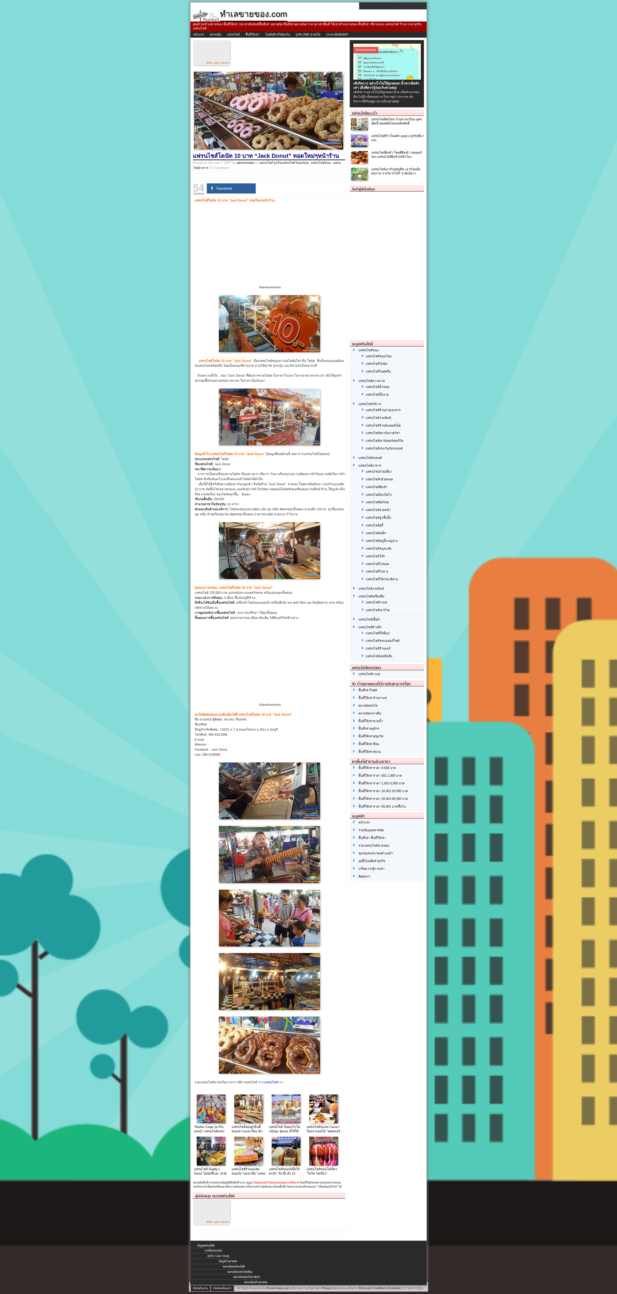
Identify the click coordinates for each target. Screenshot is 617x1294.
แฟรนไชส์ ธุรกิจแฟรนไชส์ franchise (283, 163)
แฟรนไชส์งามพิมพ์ (378, 418)
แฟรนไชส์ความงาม (371, 381)
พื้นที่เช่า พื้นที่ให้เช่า (372, 838)
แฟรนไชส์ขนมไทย (379, 356)
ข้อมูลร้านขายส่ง (228, 1261)
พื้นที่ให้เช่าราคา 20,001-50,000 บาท (383, 799)
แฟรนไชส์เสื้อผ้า (369, 619)
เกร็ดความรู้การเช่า (371, 869)
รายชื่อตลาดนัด (213, 1250)
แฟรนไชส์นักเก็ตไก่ (379, 495)
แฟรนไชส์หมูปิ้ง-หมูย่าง (381, 541)
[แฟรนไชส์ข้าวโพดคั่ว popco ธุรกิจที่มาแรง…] (360, 146)
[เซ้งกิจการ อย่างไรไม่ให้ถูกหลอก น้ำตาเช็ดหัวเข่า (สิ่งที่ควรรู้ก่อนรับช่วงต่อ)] (387, 78)
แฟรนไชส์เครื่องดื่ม (371, 596)
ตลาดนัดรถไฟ (367, 705)
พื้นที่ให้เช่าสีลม (368, 744)
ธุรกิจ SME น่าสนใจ (308, 34)
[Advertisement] (270, 248)
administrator (245, 163)
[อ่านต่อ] (393, 101)
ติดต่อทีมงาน (200, 1288)
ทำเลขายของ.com (277, 1288)
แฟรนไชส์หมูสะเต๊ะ (379, 548)
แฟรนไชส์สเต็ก (376, 533)
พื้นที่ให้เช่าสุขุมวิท (370, 736)
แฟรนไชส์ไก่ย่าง (377, 571)
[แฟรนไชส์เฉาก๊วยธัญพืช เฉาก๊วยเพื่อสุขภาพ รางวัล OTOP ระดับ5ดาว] (360, 179)
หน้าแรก (198, 34)
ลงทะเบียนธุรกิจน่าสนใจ (246, 1276)
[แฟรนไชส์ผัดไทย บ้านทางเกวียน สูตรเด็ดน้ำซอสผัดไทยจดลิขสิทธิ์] (360, 129)
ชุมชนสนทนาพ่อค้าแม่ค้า (375, 853)
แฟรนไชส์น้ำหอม (377, 387)
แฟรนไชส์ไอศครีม (378, 371)
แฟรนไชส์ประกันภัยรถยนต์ (384, 448)
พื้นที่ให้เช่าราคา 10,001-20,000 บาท (383, 791)
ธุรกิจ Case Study (218, 1255)
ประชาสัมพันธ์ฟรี (337, 34)
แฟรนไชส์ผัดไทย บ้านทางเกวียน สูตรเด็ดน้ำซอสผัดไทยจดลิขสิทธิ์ (396, 121)
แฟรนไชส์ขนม (320, 163)
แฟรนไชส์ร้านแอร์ (378, 648)
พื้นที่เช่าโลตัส (367, 690)
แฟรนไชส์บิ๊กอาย (377, 394)
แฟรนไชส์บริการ (369, 404)
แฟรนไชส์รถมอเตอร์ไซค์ (383, 641)
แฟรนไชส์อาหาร (369, 465)
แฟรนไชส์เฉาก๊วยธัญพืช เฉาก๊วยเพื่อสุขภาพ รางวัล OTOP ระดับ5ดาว (396, 171)
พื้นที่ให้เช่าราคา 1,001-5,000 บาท (381, 783)
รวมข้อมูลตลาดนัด (371, 830)
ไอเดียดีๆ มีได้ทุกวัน (277, 34)
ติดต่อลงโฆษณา (222, 1288)
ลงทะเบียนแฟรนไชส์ (234, 1266)
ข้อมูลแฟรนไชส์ (205, 1245)
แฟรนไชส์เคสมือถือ (379, 656)
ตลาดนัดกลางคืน (369, 713)
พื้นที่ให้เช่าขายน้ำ (370, 721)
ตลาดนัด (215, 34)
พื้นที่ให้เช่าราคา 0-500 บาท (377, 768)
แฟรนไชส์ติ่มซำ (376, 487)
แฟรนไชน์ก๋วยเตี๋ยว (379, 471)
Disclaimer (394, 1288)
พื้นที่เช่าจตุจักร (368, 728)
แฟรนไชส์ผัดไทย (377, 502)
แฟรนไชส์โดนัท (376, 364)
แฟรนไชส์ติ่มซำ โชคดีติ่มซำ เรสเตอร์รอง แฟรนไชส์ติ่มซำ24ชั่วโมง (396, 155)
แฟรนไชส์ (233, 34)
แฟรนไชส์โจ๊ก (375, 556)
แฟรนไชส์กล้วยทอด (379, 479)
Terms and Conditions (372, 1288)
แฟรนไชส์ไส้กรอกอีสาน (382, 579)
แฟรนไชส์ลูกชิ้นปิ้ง (378, 517)
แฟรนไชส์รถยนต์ (370, 458)
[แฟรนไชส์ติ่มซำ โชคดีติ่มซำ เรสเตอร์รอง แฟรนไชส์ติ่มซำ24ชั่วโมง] (360, 162)
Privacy (327, 1288)
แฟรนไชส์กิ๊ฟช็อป (377, 633)
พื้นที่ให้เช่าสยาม (369, 752)
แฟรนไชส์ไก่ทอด (377, 564)
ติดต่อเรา (364, 876)
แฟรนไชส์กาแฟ (376, 602)
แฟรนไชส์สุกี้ (374, 525)
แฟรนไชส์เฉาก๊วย (378, 610)
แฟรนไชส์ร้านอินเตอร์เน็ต (383, 425)
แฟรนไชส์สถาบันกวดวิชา (383, 433)
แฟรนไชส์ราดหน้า (378, 510)
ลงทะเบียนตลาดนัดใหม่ (239, 1271)
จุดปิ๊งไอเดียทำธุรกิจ (371, 861)
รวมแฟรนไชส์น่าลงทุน (373, 845)
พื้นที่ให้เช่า (252, 34)
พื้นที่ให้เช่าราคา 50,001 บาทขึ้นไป (382, 806)
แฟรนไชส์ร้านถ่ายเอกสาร (383, 410)
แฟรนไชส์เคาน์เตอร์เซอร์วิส (384, 441)
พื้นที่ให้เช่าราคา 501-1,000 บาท (380, 775)
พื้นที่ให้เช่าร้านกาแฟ (372, 698)
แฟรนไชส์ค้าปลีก (370, 627)
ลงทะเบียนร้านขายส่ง (256, 1282)
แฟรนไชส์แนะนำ (364, 113)
